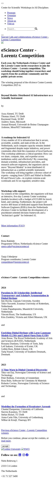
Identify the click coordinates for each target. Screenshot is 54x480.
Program (11, 12)
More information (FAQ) (13, 225)
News (10, 18)
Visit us (10, 23)
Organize (11, 15)
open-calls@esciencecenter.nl (15, 246)
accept (5, 446)
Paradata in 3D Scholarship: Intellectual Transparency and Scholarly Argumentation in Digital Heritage (25, 295)
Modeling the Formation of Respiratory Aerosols (25, 406)
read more (6, 441)
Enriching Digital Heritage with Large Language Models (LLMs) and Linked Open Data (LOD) (26, 334)
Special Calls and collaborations (16, 37)
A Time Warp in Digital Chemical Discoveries (24, 370)
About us (11, 21)
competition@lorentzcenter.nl (15, 262)
